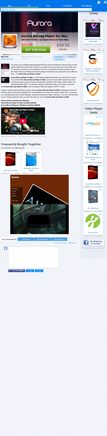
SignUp (39, 271)
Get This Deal (35, 50)
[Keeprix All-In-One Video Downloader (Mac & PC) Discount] (92, 29)
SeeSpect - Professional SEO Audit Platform (93, 70)
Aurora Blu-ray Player (10, 170)
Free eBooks (86, 5)
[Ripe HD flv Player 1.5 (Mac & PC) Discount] (92, 123)
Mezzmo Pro (93, 232)
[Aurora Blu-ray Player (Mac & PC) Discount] (10, 158)
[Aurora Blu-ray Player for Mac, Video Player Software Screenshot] (5, 80)
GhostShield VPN (93, 100)
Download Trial (7, 59)
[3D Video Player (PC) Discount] (92, 196)
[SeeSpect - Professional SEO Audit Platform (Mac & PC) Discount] (92, 58)
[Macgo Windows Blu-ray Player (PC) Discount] (92, 147)
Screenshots (59, 57)
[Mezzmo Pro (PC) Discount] (92, 220)
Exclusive (67, 5)
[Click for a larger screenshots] (40, 234)
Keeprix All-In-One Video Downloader (93, 40)
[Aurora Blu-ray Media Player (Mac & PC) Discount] (31, 158)
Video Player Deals (93, 110)
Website (71, 57)
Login (30, 271)
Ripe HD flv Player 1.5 (93, 135)
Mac (9, 5)
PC (29, 5)
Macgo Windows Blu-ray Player (93, 158)
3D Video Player (93, 208)
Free (48, 5)
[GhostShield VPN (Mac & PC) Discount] (92, 88)
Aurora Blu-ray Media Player (31, 169)
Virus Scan (59, 59)
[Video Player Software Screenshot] (5, 73)
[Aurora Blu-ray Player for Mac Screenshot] (5, 66)
